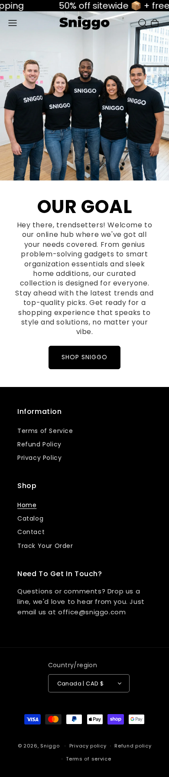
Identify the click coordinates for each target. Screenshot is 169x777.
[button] (12, 23)
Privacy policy (88, 745)
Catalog (30, 518)
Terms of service (88, 758)
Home (26, 505)
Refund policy (132, 745)
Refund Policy (39, 444)
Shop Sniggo (84, 357)
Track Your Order (45, 545)
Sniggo (49, 745)
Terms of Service (45, 430)
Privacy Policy (39, 457)
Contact (31, 532)
